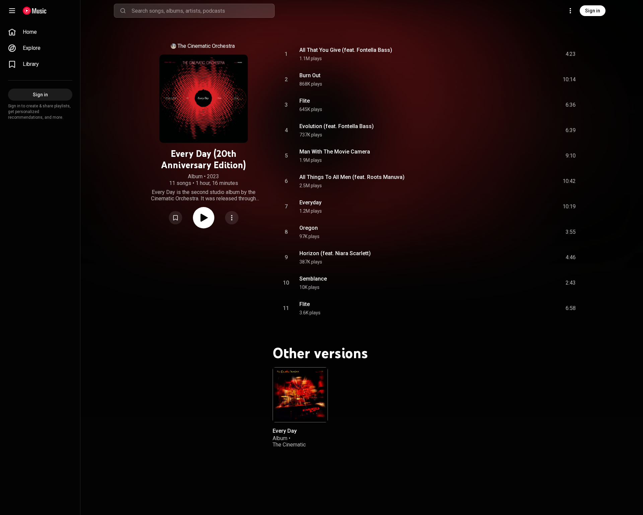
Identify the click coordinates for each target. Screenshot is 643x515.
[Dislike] (533, 54)
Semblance (313, 279)
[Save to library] (175, 218)
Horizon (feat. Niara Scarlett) (335, 253)
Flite (304, 101)
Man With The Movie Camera (334, 151)
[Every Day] (300, 394)
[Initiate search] (123, 10)
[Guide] (12, 11)
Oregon (308, 228)
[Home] (35, 11)
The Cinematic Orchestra (206, 46)
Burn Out (309, 75)
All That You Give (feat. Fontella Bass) (345, 50)
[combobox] (203, 10)
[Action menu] (231, 217)
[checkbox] (571, 54)
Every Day (285, 431)
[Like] (520, 54)
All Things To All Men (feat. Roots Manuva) (352, 177)
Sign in (592, 10)
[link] (40, 32)
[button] (175, 217)
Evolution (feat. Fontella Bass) (336, 126)
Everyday (310, 202)
